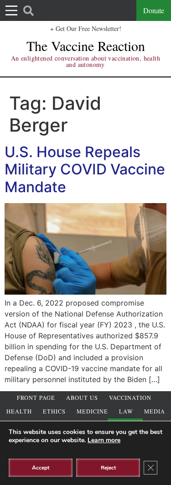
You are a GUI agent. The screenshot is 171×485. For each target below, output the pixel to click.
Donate (153, 10)
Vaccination (130, 398)
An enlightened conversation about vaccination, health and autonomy (85, 61)
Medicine (92, 411)
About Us (82, 398)
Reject (108, 467)
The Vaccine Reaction (85, 45)
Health (19, 411)
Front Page (36, 398)
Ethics (54, 411)
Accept (40, 467)
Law (126, 411)
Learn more (104, 440)
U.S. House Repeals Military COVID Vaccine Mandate (85, 169)
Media (154, 411)
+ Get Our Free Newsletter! (85, 28)
